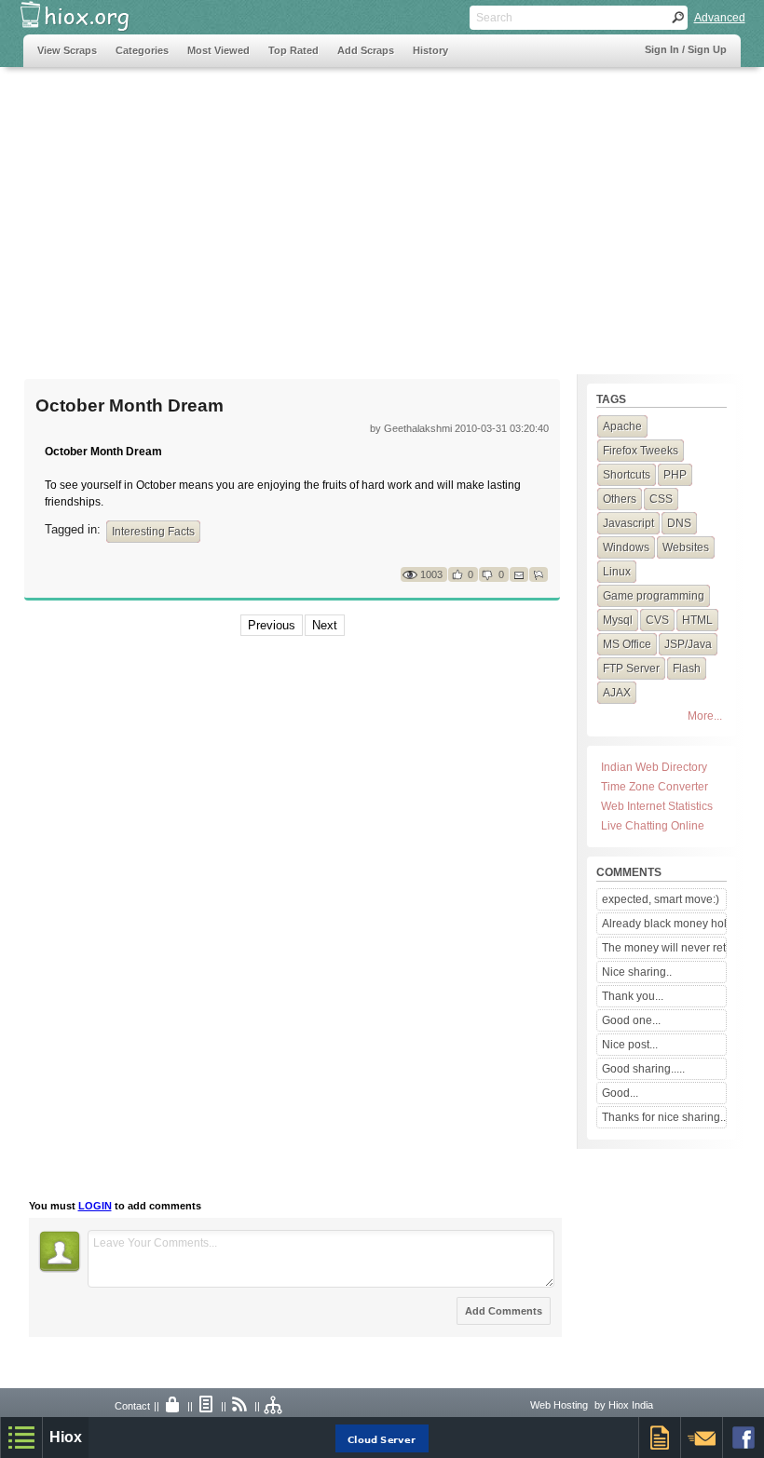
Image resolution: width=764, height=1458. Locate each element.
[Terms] (207, 1406)
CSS (661, 499)
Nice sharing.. (637, 972)
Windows (626, 547)
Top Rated (293, 50)
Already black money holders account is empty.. (663, 923)
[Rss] (240, 1406)
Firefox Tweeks (640, 450)
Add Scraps (365, 50)
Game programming (653, 595)
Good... (620, 1093)
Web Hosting (559, 1405)
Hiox (65, 1437)
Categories (142, 50)
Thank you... (632, 996)
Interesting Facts (153, 531)
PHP (675, 474)
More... (705, 715)
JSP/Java (688, 644)
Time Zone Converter (654, 786)
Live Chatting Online (652, 825)
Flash (687, 668)
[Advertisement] (382, 211)
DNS (679, 523)
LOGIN (95, 1205)
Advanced (719, 17)
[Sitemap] (274, 1406)
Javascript (628, 523)
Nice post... (630, 1044)
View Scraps (67, 50)
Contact (132, 1405)
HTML (697, 620)
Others (619, 499)
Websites (685, 547)
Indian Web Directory (654, 767)
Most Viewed (218, 50)
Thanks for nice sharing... (663, 1117)
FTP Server (631, 668)
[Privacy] (173, 1406)
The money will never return (663, 947)
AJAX (617, 692)
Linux (617, 571)
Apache (622, 426)
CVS (657, 620)
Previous (271, 625)
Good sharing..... (643, 1068)
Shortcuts (626, 474)
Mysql (618, 620)
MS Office (627, 644)
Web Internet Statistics (657, 806)
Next (324, 625)
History (430, 50)
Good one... (631, 1020)
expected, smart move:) (660, 899)
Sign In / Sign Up (686, 49)
